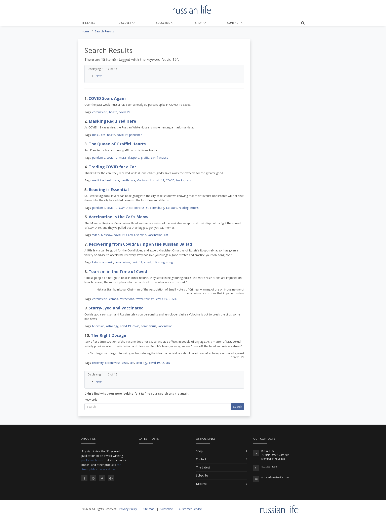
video (95, 235)
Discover (125, 23)
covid (147, 262)
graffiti (145, 157)
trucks (180, 180)
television (98, 326)
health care (128, 180)
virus (125, 363)
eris (103, 135)
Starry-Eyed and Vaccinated (116, 308)
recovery (98, 363)
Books (194, 208)
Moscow (106, 235)
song (169, 262)
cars (188, 180)
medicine (98, 180)
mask (95, 135)
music (109, 262)
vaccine (141, 235)
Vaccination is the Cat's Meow (118, 216)
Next (98, 76)
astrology (112, 326)
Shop (198, 23)
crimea (113, 299)
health (113, 112)
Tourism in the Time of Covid (118, 271)
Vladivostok (144, 180)
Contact (233, 23)
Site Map (148, 509)
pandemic (135, 135)
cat (166, 235)
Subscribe (163, 23)
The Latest (89, 23)
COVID (170, 180)
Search (237, 406)
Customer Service (190, 509)
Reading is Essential (109, 189)
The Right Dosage (108, 335)
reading (184, 208)
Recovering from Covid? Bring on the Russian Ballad (140, 244)
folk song (159, 262)
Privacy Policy (128, 509)
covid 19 (124, 112)
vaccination (155, 235)
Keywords (90, 399)
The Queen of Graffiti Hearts (117, 144)
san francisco (159, 157)
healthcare (112, 180)
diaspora (133, 157)
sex (132, 363)
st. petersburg (155, 208)
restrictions (127, 299)
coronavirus (100, 112)
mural (122, 157)
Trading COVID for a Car (112, 167)
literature (171, 208)
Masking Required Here (112, 121)
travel (139, 299)
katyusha (98, 262)
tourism (150, 299)
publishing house (92, 460)
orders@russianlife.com (275, 477)
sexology (141, 363)
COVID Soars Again (107, 98)
